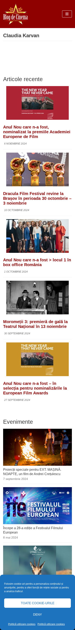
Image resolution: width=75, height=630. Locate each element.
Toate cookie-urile (37, 603)
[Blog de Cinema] (15, 14)
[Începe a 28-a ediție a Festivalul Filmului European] (37, 523)
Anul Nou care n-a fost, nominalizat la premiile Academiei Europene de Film (36, 132)
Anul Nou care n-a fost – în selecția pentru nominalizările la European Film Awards (35, 388)
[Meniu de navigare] (67, 13)
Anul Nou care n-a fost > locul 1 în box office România (37, 262)
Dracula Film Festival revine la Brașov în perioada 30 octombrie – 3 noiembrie (37, 198)
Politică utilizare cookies (21, 624)
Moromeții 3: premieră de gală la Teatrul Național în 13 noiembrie (35, 324)
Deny (37, 614)
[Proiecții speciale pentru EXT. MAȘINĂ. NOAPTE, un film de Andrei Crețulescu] (37, 464)
